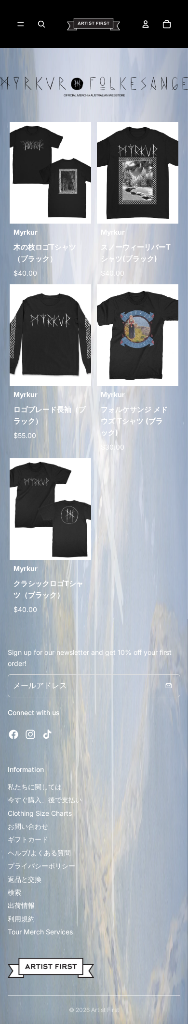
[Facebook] (13, 734)
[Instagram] (30, 734)
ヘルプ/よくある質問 (39, 853)
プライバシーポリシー (41, 866)
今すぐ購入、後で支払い (45, 800)
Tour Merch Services (40, 932)
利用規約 (21, 919)
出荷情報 (21, 905)
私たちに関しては (35, 787)
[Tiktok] (47, 734)
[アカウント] (145, 24)
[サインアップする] (168, 685)
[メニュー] (21, 24)
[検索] (41, 24)
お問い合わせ (28, 826)
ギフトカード (28, 839)
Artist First (105, 1009)
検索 (14, 892)
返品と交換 (24, 879)
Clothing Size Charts (40, 813)
